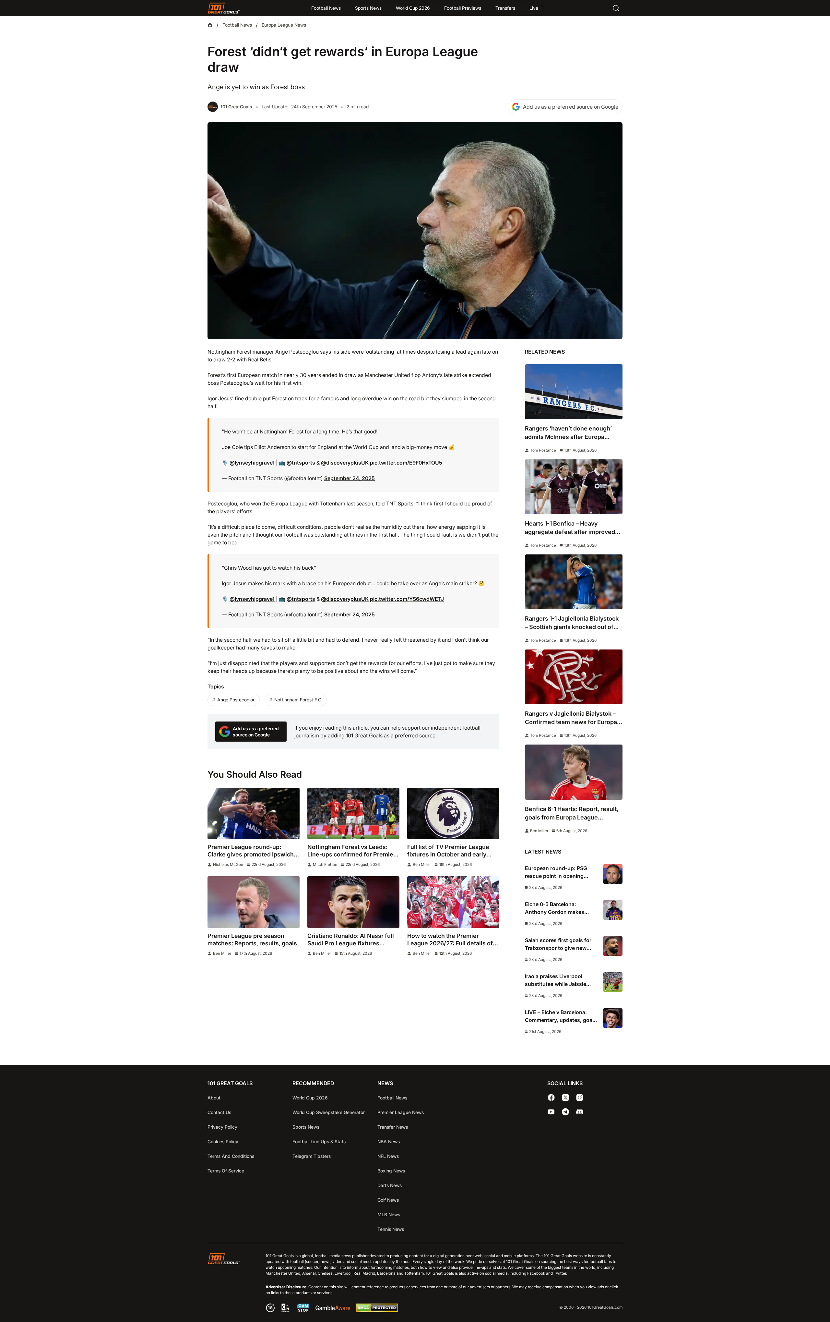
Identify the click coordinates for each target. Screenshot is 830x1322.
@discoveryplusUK (345, 462)
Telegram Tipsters (311, 1156)
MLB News (388, 1214)
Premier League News (400, 1112)
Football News (326, 8)
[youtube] (551, 1112)
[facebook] (551, 1097)
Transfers (505, 8)
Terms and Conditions (231, 1156)
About (214, 1097)
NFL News (388, 1156)
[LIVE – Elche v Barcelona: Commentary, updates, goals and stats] (612, 1018)
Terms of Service (226, 1170)
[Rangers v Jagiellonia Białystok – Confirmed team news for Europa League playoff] (573, 676)
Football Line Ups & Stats (319, 1141)
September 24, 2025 (349, 478)
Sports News (368, 8)
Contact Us (219, 1112)
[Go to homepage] (224, 8)
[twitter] (565, 1097)
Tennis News (390, 1229)
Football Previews (462, 8)
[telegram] (565, 1112)
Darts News (389, 1185)
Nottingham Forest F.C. (298, 699)
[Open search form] (616, 8)
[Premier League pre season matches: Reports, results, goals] (254, 902)
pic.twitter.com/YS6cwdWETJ (407, 599)
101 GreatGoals (236, 106)
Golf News (388, 1200)
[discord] (580, 1112)
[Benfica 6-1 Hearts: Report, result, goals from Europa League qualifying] (573, 772)
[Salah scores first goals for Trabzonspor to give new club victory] (612, 946)
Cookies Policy (223, 1141)
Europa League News (284, 25)
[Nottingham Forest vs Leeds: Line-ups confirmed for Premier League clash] (353, 814)
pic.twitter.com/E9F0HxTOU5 (406, 462)
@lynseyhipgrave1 (252, 462)
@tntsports (301, 462)
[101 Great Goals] (229, 1283)
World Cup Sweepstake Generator (328, 1112)
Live (533, 8)
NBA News (388, 1141)
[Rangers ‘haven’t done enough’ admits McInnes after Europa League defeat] (573, 391)
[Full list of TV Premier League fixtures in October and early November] (453, 814)
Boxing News (391, 1170)
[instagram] (580, 1097)
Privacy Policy (222, 1127)
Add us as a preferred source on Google (570, 106)
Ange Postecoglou (236, 699)
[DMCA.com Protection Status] (377, 1310)
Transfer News (392, 1127)
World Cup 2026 (413, 8)
